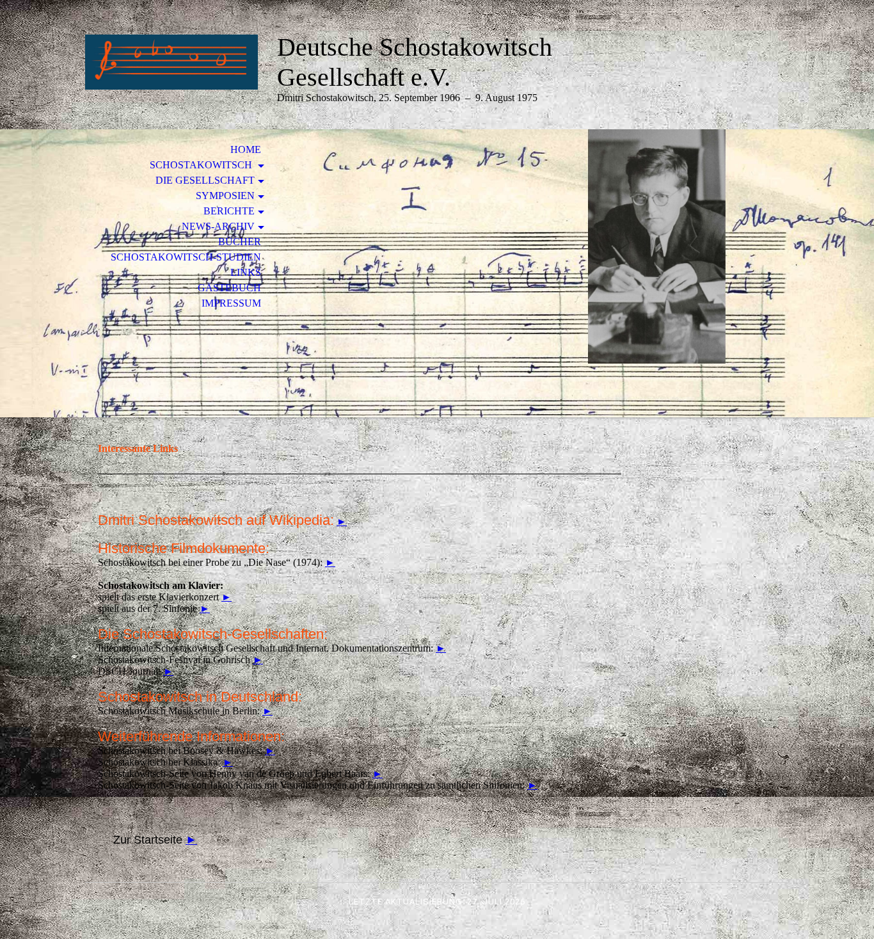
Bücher (239, 241)
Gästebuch (229, 287)
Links (245, 272)
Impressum (231, 303)
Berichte (229, 210)
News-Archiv (218, 226)
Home (245, 149)
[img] (171, 62)
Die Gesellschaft (205, 180)
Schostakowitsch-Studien (186, 257)
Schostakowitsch (202, 164)
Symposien (225, 195)
